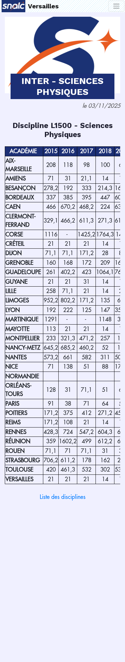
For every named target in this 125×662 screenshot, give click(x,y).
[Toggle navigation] (116, 6)
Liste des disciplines (63, 497)
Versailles (43, 6)
